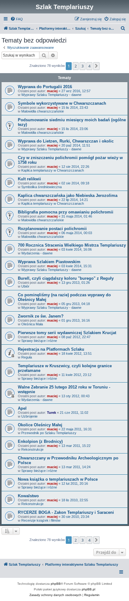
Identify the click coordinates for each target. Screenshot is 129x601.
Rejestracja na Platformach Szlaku (51, 349)
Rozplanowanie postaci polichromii (52, 228)
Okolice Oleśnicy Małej (40, 425)
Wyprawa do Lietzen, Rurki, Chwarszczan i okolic (66, 141)
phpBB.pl (88, 589)
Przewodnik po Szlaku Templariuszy (48, 433)
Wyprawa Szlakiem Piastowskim (49, 261)
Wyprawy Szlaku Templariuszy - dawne (51, 95)
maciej (52, 91)
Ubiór (25, 286)
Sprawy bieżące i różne (39, 341)
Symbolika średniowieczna (41, 187)
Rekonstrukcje (32, 449)
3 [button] (82, 66)
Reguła (26, 357)
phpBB (56, 583)
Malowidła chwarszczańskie (42, 111)
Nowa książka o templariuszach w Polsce (58, 479)
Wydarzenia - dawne (37, 253)
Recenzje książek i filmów (40, 520)
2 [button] (76, 66)
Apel (22, 408)
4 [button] (89, 66)
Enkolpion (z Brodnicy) (40, 441)
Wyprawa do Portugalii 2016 (45, 86)
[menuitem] (16, 19)
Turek (51, 412)
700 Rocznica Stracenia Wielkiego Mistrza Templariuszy (72, 245)
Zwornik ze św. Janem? (41, 316)
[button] (96, 66)
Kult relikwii (29, 179)
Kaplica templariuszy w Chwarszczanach (52, 170)
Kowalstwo (28, 495)
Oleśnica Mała (32, 324)
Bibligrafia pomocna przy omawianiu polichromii (65, 212)
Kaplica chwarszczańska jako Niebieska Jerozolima (67, 195)
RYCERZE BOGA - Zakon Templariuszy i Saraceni (66, 512)
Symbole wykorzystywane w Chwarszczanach (62, 103)
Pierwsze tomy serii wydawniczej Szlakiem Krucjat (67, 332)
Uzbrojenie (29, 416)
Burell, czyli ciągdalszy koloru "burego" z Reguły (66, 278)
